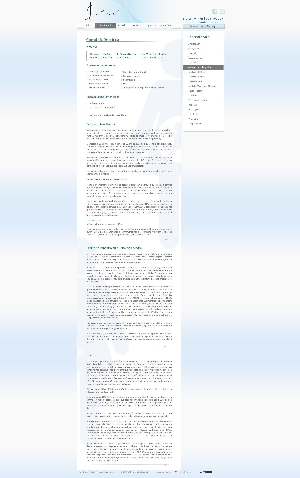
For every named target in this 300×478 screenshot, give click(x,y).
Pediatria (192, 105)
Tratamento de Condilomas (101, 76)
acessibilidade (110, 472)
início (80, 472)
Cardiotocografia (96, 103)
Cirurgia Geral (194, 49)
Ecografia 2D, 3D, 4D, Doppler (102, 107)
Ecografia (192, 53)
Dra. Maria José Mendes (153, 54)
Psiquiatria (193, 119)
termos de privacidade (94, 472)
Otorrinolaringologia (197, 100)
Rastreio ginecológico (98, 87)
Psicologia (193, 114)
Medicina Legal (195, 81)
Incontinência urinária (99, 83)
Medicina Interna (196, 77)
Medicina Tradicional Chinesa (201, 86)
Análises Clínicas (195, 44)
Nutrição (192, 95)
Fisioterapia (193, 63)
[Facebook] (214, 13)
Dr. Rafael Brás (124, 57)
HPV (125, 84)
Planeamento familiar (99, 80)
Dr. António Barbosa (126, 54)
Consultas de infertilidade (135, 72)
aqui (97, 115)
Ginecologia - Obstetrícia (199, 67)
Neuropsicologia (196, 91)
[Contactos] (222, 13)
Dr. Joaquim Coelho (100, 54)
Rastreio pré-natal (131, 76)
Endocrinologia (195, 58)
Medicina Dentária (196, 72)
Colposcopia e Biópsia (99, 72)
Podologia (193, 110)
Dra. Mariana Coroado (152, 57)
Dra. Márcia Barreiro (101, 57)
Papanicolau (129, 80)
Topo (166, 240)
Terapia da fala (195, 124)
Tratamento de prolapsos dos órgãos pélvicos (144, 88)
